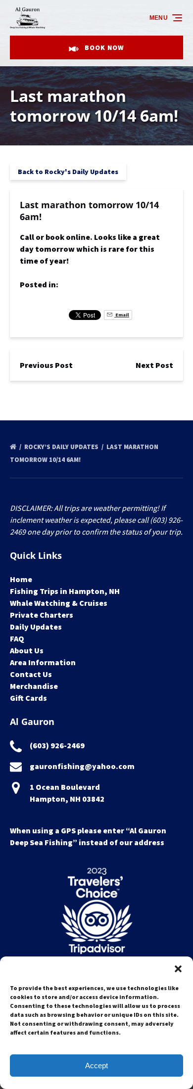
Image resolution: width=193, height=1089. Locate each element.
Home (21, 579)
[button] (178, 969)
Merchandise (34, 686)
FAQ (17, 638)
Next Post (154, 365)
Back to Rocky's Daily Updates (68, 171)
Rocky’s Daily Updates (62, 447)
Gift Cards (28, 698)
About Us (27, 650)
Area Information (43, 662)
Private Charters (41, 615)
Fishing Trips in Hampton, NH (65, 591)
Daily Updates (36, 627)
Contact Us (31, 674)
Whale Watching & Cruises (58, 603)
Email (121, 315)
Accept (96, 1065)
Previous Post (46, 365)
